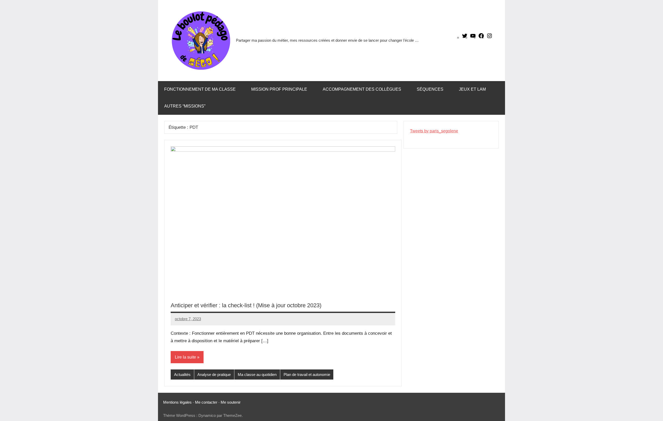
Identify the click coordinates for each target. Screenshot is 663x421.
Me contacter (206, 402)
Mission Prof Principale (279, 89)
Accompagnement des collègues (362, 89)
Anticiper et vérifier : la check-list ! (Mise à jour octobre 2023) (246, 305)
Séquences (430, 89)
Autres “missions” (184, 106)
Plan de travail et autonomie (307, 374)
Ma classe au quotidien (257, 374)
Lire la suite (185, 357)
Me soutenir (231, 402)
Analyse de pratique (214, 374)
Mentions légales (177, 402)
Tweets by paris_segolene (434, 131)
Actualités (182, 374)
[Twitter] (465, 37)
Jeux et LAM (472, 89)
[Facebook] (481, 37)
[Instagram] (489, 37)
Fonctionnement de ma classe (200, 89)
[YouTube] (473, 37)
